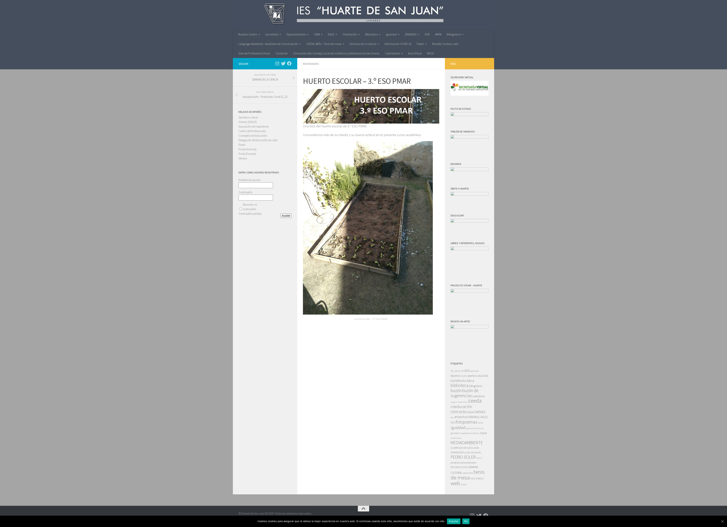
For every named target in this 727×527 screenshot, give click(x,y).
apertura (472, 375)
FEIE (427, 34)
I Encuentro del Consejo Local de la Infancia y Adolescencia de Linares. (336, 53)
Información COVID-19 (398, 44)
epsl (452, 417)
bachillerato (458, 381)
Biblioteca (371, 34)
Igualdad (391, 34)
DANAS (479, 411)
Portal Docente (247, 154)
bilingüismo (475, 386)
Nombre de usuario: (250, 180)
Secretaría (271, 34)
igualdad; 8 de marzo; (475, 428)
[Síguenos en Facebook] (289, 63)
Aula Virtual (415, 53)
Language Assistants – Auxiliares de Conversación (268, 44)
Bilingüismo (454, 34)
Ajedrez (455, 376)
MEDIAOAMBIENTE (467, 442)
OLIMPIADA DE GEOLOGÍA (465, 447)
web (455, 483)
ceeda (475, 400)
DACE (331, 34)
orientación (457, 452)
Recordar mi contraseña (250, 207)
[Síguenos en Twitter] (283, 63)
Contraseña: (246, 192)
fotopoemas (466, 422)
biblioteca (459, 385)
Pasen (420, 44)
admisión (474, 371)
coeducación (461, 406)
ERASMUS (411, 34)
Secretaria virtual (248, 117)
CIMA (317, 34)
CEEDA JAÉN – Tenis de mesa (323, 44)
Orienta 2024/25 (248, 122)
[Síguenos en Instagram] (277, 63)
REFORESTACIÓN (459, 467)
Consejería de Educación (253, 135)
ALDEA (464, 375)
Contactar (281, 53)
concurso (459, 411)
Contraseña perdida (250, 213)
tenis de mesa (467, 474)
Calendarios (392, 53)
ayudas (483, 375)
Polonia (479, 458)
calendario (478, 396)
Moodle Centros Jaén (445, 44)
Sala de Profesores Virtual (254, 53)
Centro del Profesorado (252, 131)
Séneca (243, 158)
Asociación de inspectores (254, 126)
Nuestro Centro (247, 34)
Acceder (286, 215)
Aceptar (454, 521)
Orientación (349, 34)
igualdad (458, 427)
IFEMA (480, 423)
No (466, 521)
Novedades (311, 64)
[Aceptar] (722, 521)
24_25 (461, 371)
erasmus (461, 416)
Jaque (483, 433)
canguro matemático (459, 402)
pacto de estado (473, 452)
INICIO (430, 53)
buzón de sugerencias (464, 393)
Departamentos (296, 34)
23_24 (454, 371)
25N (467, 371)
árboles (464, 484)
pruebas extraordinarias (463, 462)
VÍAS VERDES (477, 478)
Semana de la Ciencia (362, 44)
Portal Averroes (247, 149)
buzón (456, 390)
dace (470, 412)
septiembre (468, 472)
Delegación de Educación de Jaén (258, 140)
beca (470, 380)
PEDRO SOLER (463, 457)
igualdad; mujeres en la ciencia (465, 433)
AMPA (438, 34)
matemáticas (456, 438)
